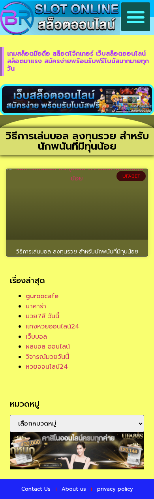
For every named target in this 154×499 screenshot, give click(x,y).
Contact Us (36, 489)
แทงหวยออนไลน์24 (52, 326)
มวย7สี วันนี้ (42, 316)
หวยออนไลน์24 (47, 366)
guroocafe (42, 296)
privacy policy (115, 489)
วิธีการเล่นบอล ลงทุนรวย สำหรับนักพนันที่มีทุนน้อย (77, 252)
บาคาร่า (36, 306)
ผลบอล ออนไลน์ (48, 346)
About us (74, 489)
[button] (135, 17)
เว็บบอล (36, 336)
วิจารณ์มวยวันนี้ (47, 357)
